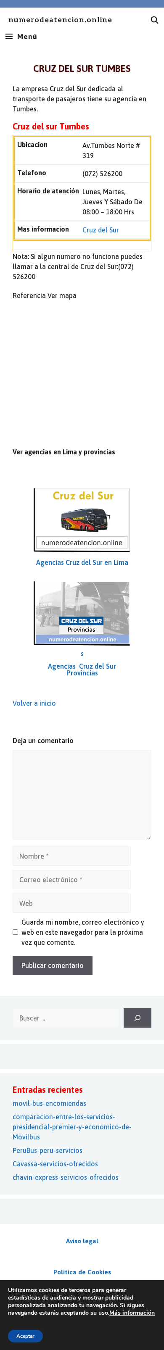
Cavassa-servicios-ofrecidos (55, 1164)
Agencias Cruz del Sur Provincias (82, 669)
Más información (132, 1313)
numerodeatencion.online (60, 20)
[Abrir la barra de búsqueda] (154, 20)
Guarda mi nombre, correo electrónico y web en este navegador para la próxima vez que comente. (82, 932)
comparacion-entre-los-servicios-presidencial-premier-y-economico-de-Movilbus (72, 1127)
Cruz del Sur (100, 230)
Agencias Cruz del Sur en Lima (82, 562)
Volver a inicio (34, 703)
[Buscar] (137, 1018)
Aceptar (25, 1336)
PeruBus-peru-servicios (47, 1150)
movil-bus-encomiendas (49, 1103)
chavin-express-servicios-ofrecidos (66, 1177)
